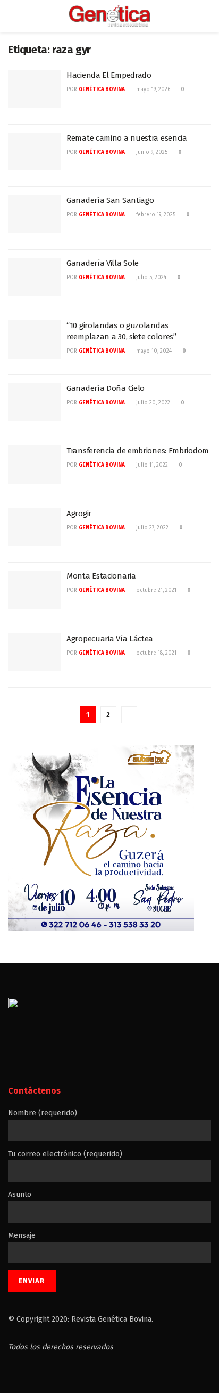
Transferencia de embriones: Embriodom (137, 450)
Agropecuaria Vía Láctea (109, 638)
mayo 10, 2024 (153, 351)
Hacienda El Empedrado (108, 75)
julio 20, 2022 (152, 403)
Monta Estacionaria (101, 576)
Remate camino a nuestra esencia (126, 138)
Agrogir (78, 513)
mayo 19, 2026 (152, 89)
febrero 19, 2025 (154, 214)
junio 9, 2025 (150, 152)
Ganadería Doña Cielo (105, 388)
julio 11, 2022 (151, 465)
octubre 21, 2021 (155, 590)
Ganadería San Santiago (110, 200)
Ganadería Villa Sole (102, 263)
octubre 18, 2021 (155, 653)
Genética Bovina (102, 89)
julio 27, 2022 (151, 528)
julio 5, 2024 (150, 277)
